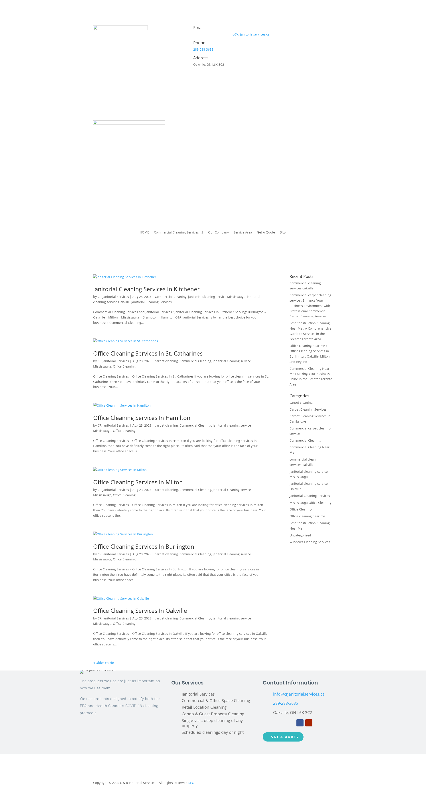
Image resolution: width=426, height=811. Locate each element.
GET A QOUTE (285, 737)
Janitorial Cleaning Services (151, 302)
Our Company (218, 232)
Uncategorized (300, 535)
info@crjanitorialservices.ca (249, 34)
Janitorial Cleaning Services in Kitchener (146, 289)
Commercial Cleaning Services (176, 232)
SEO (191, 783)
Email (198, 27)
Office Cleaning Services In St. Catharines (148, 353)
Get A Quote (266, 232)
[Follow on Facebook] (300, 722)
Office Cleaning (124, 366)
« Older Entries (104, 663)
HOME (144, 232)
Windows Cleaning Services (310, 542)
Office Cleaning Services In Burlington (143, 546)
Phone (199, 42)
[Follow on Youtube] (308, 722)
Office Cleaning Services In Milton (138, 482)
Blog (283, 232)
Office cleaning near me (307, 516)
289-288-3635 (203, 49)
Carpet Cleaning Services (308, 409)
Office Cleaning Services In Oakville (140, 611)
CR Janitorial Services (113, 297)
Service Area (243, 232)
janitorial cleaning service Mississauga (216, 297)
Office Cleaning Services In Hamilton (141, 418)
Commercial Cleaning (171, 297)
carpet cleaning (166, 361)
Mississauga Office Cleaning (310, 502)
